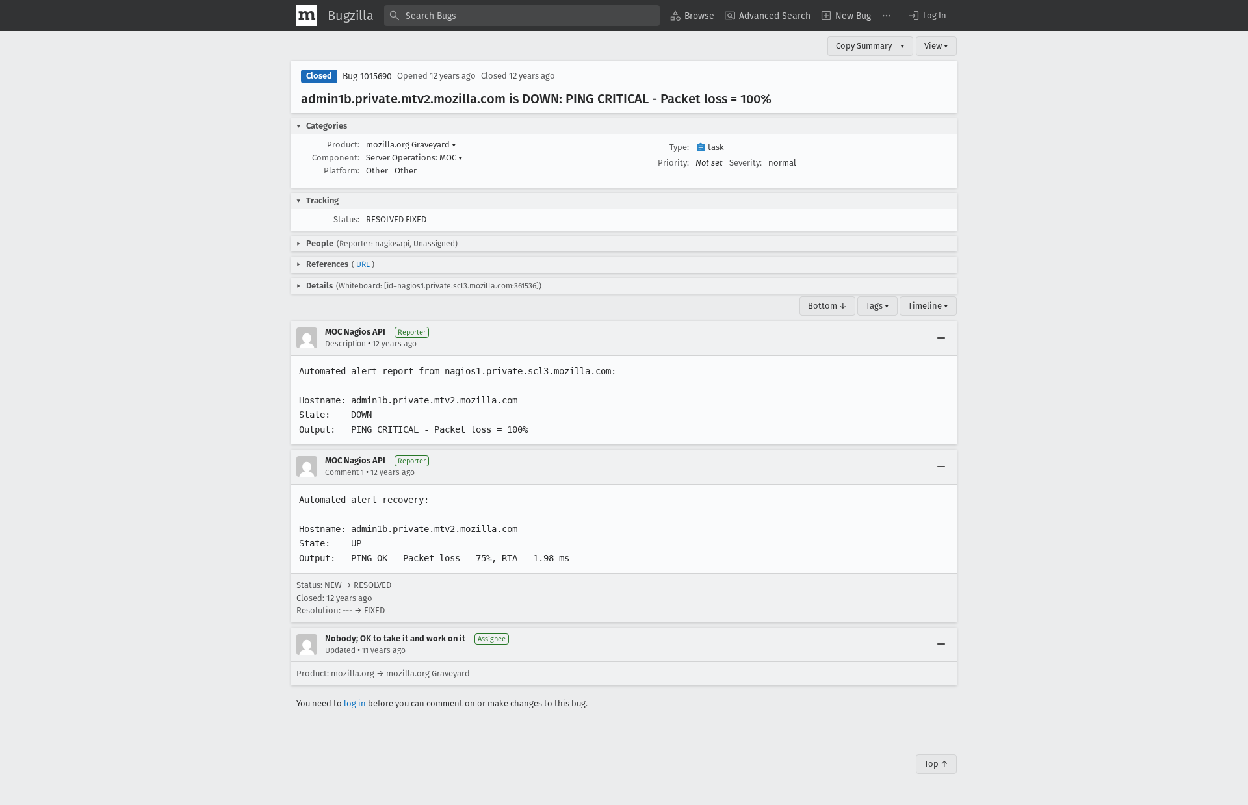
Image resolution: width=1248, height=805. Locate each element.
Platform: (341, 170)
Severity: (745, 163)
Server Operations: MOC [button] (414, 157)
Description (345, 343)
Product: (343, 144)
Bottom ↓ (827, 306)
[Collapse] (941, 337)
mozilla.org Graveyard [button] (411, 144)
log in (355, 703)
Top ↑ (936, 764)
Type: (679, 147)
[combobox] (522, 15)
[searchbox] (522, 15)
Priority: (673, 163)
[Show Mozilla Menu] (306, 15)
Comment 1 (344, 472)
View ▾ (936, 46)
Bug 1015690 (367, 76)
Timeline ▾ (928, 306)
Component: (335, 157)
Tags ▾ (877, 306)
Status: (346, 219)
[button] (927, 15)
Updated (340, 650)
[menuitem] (692, 15)
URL (363, 264)
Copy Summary (864, 46)
